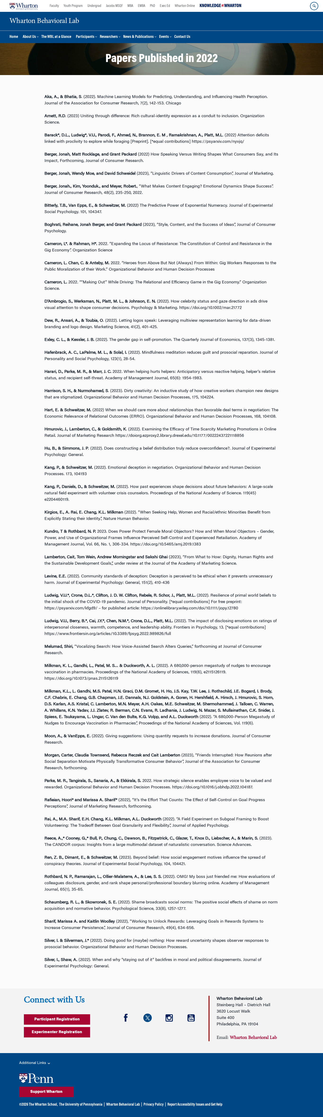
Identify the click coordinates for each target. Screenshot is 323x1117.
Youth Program (73, 6)
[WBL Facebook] (129, 1018)
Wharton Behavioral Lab (123, 1105)
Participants (85, 37)
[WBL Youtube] (194, 1018)
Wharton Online (185, 6)
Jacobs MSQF (114, 6)
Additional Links (33, 1063)
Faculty (54, 6)
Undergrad (94, 6)
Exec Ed (165, 6)
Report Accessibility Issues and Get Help (194, 1105)
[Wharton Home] (23, 6)
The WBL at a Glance (56, 37)
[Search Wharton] (314, 6)
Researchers (109, 37)
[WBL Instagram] (172, 1018)
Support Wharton (46, 1092)
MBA (130, 6)
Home (13, 37)
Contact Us (182, 37)
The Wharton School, (43, 1105)
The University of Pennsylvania (80, 1105)
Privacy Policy (154, 1105)
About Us (29, 37)
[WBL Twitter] (150, 1019)
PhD (152, 6)
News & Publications (138, 37)
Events (164, 37)
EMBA (141, 6)
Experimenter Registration (57, 1032)
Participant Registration (57, 1019)
